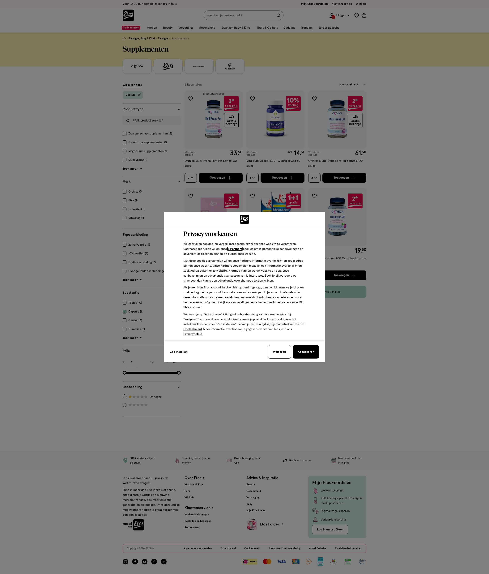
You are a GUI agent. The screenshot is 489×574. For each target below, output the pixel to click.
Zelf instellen (179, 351)
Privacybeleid (192, 334)
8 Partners (235, 248)
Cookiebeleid (192, 329)
